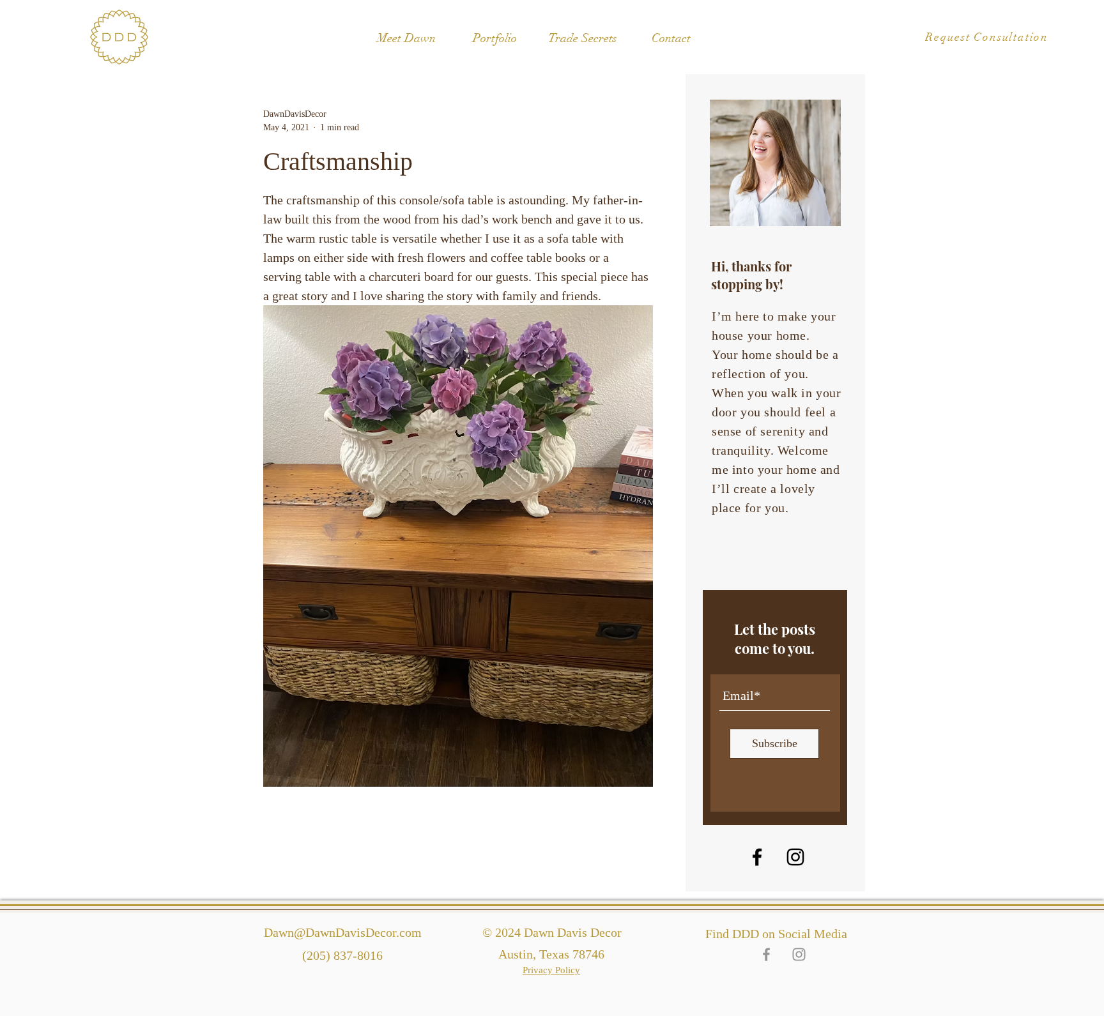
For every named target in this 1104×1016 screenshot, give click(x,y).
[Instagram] (795, 856)
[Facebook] (757, 856)
